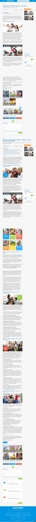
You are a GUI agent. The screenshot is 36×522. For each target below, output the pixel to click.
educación (4, 183)
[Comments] (21, 10)
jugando (4, 78)
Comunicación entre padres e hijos (12, 96)
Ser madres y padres (5, 93)
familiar (19, 319)
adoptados (19, 39)
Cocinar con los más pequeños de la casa (9, 385)
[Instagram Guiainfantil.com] (28, 66)
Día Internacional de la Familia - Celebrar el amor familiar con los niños (5, 96)
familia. (4, 275)
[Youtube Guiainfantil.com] (32, 66)
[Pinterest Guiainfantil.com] (27, 66)
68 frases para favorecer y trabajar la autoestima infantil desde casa (31, 13)
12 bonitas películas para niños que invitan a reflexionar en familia (5, 458)
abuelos (14, 37)
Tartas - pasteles (11, 102)
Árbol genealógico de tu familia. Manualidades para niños (12, 451)
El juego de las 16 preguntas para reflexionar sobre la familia (19, 451)
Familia (4, 4)
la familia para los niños (17, 211)
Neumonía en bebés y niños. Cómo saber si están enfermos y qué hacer (26, 13)
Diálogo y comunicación (16, 85)
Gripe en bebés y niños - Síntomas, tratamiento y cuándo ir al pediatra (31, 18)
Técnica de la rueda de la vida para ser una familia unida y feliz (12, 458)
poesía (13, 332)
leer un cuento (10, 382)
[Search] (28, 1)
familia (10, 16)
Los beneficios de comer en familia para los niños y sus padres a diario (19, 458)
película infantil (10, 361)
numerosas (13, 40)
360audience (20, 520)
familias (4, 265)
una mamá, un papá (8, 33)
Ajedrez (8, 367)
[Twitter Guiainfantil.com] (30, 66)
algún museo (19, 408)
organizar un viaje (19, 430)
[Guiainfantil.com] (10, 1)
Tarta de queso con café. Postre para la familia (12, 104)
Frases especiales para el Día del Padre (8, 108)
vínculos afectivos (12, 157)
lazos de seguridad (12, 186)
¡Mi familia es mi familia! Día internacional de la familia (5, 104)
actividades (18, 312)
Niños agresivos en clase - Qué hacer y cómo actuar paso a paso (26, 18)
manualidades (20, 323)
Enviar (20, 132)
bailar (9, 328)
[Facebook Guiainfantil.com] (25, 66)
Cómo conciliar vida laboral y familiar (19, 96)
